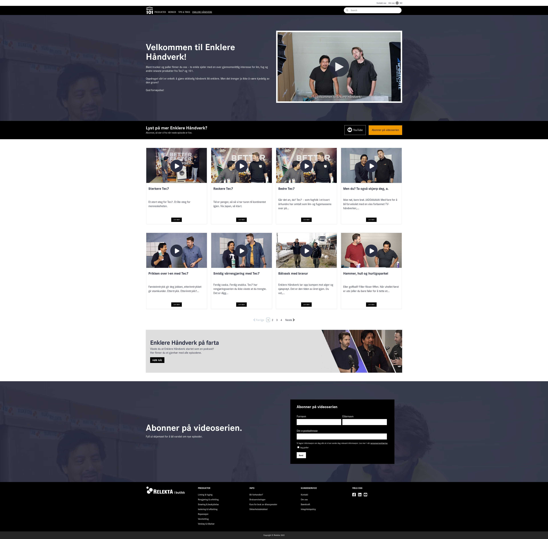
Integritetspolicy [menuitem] (308, 509)
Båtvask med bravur (293, 273)
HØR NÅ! (157, 360)
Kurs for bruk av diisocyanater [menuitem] (263, 504)
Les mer (176, 219)
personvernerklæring (378, 443)
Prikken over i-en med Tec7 (168, 273)
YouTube (358, 130)
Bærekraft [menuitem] (305, 504)
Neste (288, 320)
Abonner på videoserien (385, 130)
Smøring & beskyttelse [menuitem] (208, 504)
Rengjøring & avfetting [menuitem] (208, 499)
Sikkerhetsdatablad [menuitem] (258, 509)
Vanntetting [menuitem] (203, 518)
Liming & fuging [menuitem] (205, 494)
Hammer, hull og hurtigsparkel (365, 273)
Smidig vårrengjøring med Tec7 (236, 273)
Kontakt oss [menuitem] (381, 3)
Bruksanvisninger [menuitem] (257, 499)
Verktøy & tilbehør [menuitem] (206, 523)
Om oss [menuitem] (391, 3)
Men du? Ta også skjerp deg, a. (365, 188)
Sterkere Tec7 (158, 188)
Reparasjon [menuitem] (203, 513)
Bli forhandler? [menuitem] (256, 494)
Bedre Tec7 (286, 188)
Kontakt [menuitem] (304, 494)
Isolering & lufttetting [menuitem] (207, 509)
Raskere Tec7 (223, 188)
